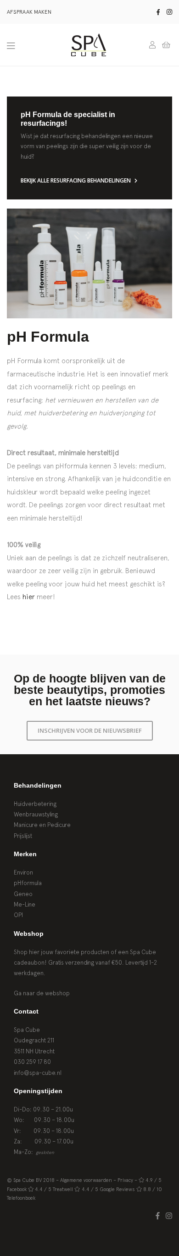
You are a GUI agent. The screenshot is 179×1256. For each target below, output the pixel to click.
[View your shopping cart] (166, 45)
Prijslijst (23, 835)
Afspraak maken (29, 12)
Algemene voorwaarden (86, 1180)
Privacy (125, 1180)
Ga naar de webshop (42, 993)
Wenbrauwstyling (36, 814)
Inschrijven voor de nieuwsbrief (90, 730)
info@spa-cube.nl (38, 1072)
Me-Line (24, 904)
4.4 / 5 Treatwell (54, 1189)
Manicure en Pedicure (42, 824)
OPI (18, 915)
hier (28, 597)
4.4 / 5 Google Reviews (108, 1189)
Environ (23, 872)
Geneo (23, 894)
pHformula (28, 883)
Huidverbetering (35, 803)
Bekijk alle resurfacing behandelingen (76, 180)
